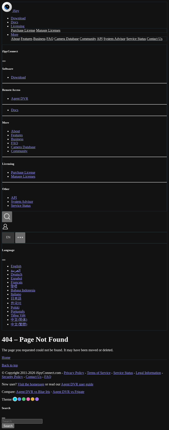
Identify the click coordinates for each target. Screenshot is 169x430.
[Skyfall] (24, 399)
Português (18, 311)
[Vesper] (37, 399)
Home (6, 357)
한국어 (16, 303)
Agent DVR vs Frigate (68, 392)
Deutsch (16, 274)
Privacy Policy (74, 373)
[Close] (4, 61)
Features (26, 39)
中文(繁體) (19, 324)
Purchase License (23, 30)
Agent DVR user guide (77, 384)
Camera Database (66, 39)
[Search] (7, 216)
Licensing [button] (17, 26)
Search (8, 426)
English (16, 266)
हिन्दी (14, 286)
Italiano (16, 294)
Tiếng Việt (18, 315)
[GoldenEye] (32, 399)
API (100, 39)
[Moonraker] (19, 399)
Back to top (10, 365)
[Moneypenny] (28, 399)
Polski (15, 307)
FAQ (49, 39)
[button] (5, 230)
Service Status (136, 39)
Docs (14, 22)
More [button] (14, 34)
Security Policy (12, 377)
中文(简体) (19, 319)
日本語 (16, 298)
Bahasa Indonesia (23, 290)
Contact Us (154, 39)
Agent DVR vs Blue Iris (33, 392)
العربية (15, 270)
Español (16, 278)
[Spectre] (15, 399)
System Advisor (114, 39)
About (15, 39)
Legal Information (148, 373)
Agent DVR (19, 98)
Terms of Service (98, 373)
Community (88, 39)
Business (39, 39)
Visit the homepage (31, 384)
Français (16, 282)
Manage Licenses (48, 30)
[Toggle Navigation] (20, 237)
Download (18, 18)
